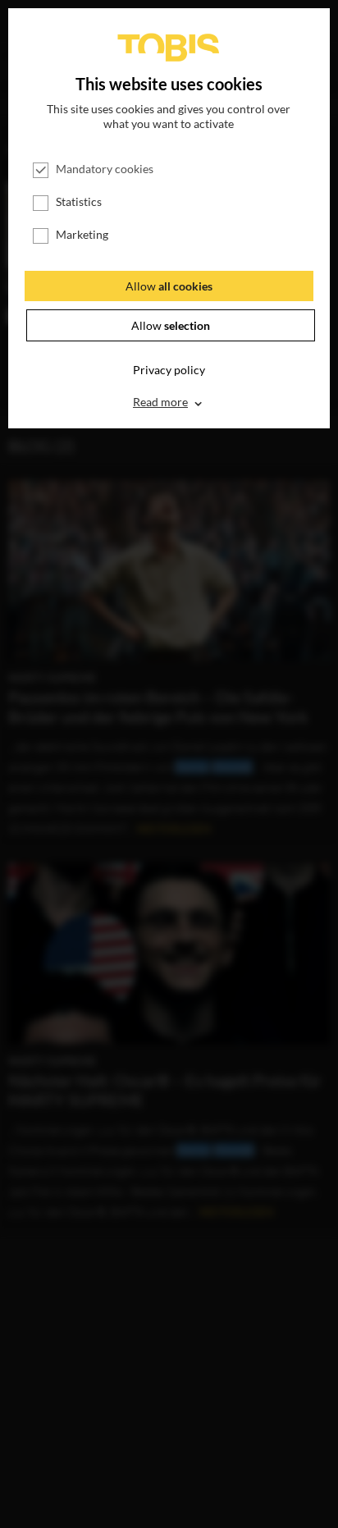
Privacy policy (169, 370)
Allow (169, 286)
